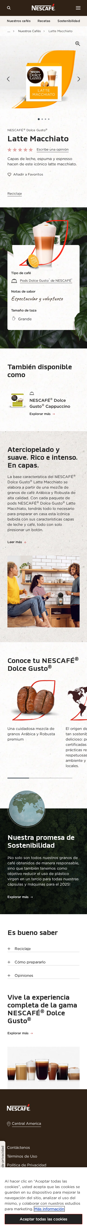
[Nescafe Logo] (43, 8)
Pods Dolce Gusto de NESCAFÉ (46, 280)
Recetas (44, 21)
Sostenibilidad (69, 21)
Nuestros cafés (18, 21)
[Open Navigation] (78, 7)
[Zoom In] (77, 43)
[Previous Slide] (8, 79)
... (8, 31)
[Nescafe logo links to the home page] (18, 1107)
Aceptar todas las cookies (44, 1219)
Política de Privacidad (26, 1165)
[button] (39, 119)
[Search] (8, 7)
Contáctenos (18, 1147)
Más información (49, 1209)
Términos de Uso (22, 1156)
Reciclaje (14, 193)
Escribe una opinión (53, 149)
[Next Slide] (78, 79)
